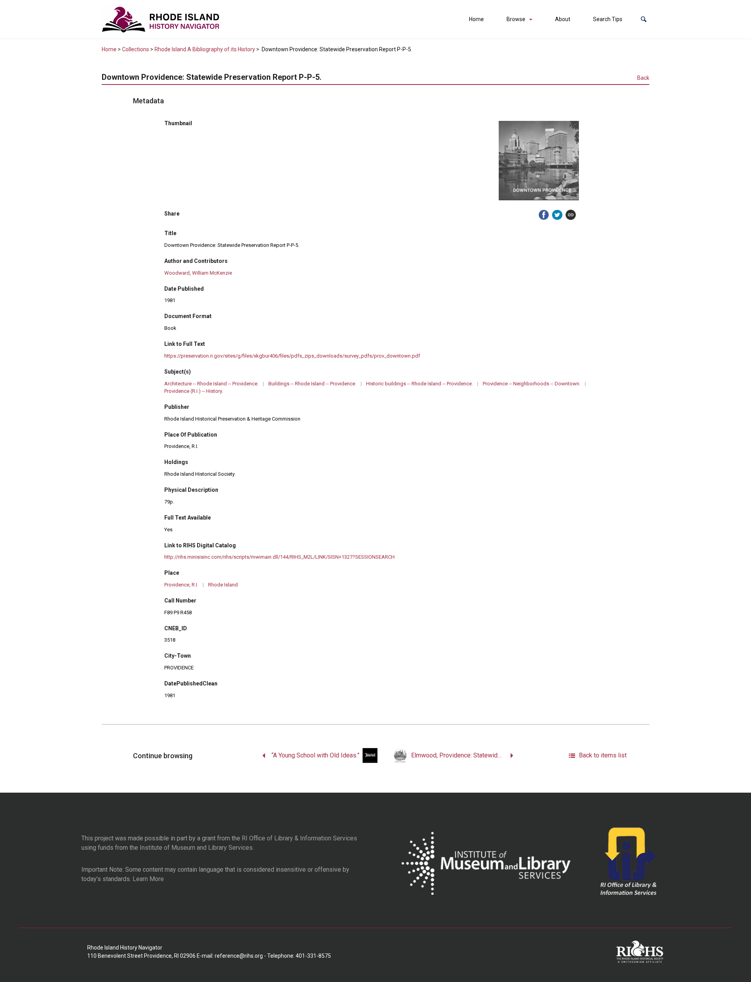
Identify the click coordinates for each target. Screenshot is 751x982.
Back (643, 78)
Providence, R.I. (181, 585)
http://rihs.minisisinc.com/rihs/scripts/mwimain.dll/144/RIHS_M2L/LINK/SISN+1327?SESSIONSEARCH (279, 557)
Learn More (148, 879)
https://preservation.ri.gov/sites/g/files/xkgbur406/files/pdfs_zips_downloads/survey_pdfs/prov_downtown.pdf (292, 356)
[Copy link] (571, 215)
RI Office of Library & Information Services (299, 838)
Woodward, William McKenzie (198, 273)
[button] (643, 19)
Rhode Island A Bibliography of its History (205, 49)
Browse (516, 19)
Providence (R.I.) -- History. (193, 391)
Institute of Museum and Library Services (196, 847)
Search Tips (607, 19)
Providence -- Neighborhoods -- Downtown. (531, 384)
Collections (135, 49)
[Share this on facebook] (544, 215)
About (562, 19)
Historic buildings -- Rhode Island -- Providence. (419, 384)
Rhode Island (223, 585)
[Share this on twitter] (557, 215)
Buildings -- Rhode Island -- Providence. (312, 384)
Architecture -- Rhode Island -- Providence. (211, 384)
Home (476, 19)
